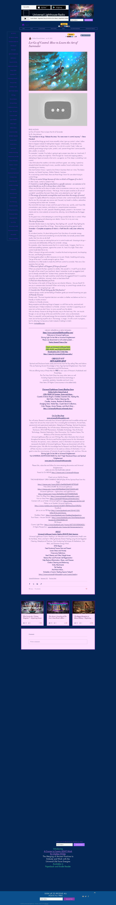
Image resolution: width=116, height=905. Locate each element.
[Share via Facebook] (29, 584)
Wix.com (46, 903)
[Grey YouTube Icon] (83, 896)
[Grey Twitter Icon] (86, 896)
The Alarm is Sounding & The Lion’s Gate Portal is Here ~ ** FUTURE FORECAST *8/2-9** (58, 617)
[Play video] (58, 109)
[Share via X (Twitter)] (33, 584)
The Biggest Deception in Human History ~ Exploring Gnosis (82, 617)
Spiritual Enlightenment (34, 578)
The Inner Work (52, 578)
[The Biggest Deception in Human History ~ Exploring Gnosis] (83, 607)
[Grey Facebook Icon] (88, 896)
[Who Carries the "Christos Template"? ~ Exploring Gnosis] (32, 607)
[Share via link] (41, 584)
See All (93, 598)
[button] (64, 25)
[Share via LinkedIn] (37, 584)
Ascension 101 (44, 578)
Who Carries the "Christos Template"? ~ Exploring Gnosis (32, 617)
